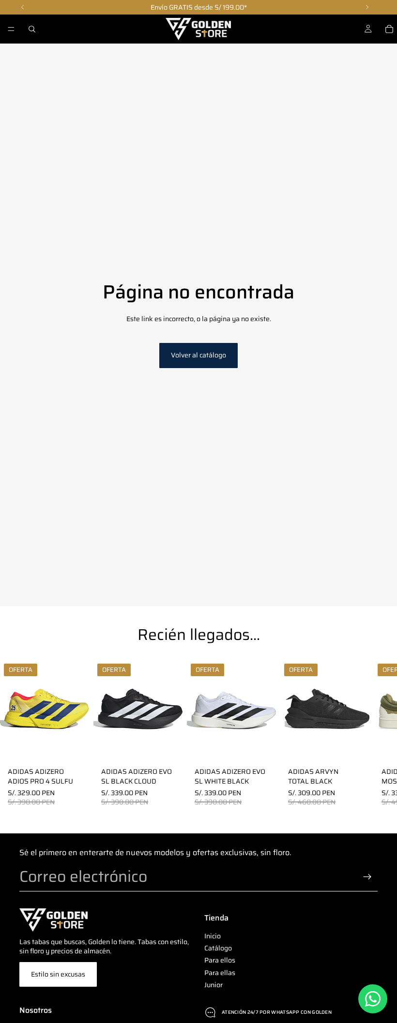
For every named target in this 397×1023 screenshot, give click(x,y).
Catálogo (218, 948)
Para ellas (219, 972)
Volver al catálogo (198, 355)
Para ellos (219, 960)
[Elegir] (78, 748)
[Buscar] (32, 29)
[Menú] (11, 29)
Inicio (212, 936)
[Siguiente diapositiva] (366, 733)
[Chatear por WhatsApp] (372, 998)
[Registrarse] (367, 877)
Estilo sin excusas (58, 974)
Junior (213, 984)
